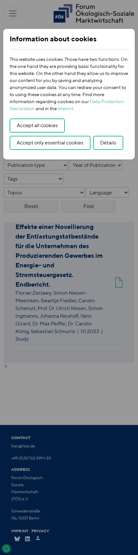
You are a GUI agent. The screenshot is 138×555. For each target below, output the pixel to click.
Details (108, 143)
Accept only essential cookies (50, 143)
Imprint (65, 108)
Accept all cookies (37, 125)
